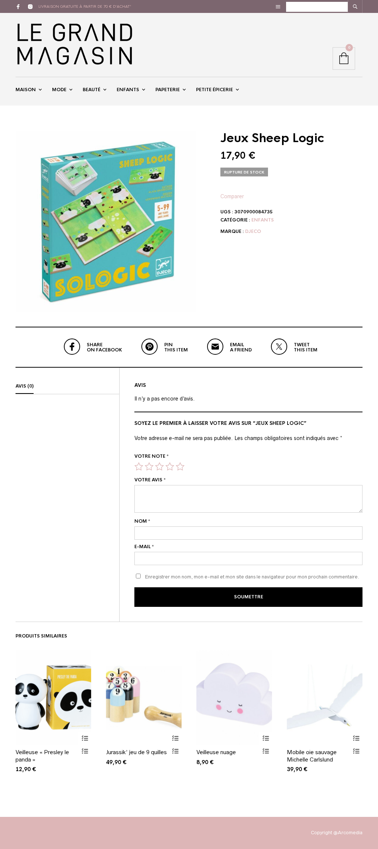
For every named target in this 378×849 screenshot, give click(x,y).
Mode (59, 90)
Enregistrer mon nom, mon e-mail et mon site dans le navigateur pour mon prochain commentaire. (252, 577)
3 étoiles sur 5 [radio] (159, 466)
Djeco (253, 231)
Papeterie (167, 90)
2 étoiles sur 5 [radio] (149, 466)
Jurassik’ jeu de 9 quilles (136, 752)
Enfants (128, 90)
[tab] (67, 386)
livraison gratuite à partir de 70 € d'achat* (84, 6)
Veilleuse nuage (216, 752)
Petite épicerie (214, 90)
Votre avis (150, 480)
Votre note (151, 456)
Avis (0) (25, 386)
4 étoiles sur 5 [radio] (169, 466)
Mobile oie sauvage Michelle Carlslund (312, 756)
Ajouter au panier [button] (84, 738)
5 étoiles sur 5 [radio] (180, 466)
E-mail (144, 547)
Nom (142, 521)
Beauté (91, 90)
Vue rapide (84, 751)
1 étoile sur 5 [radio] (138, 466)
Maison (26, 90)
